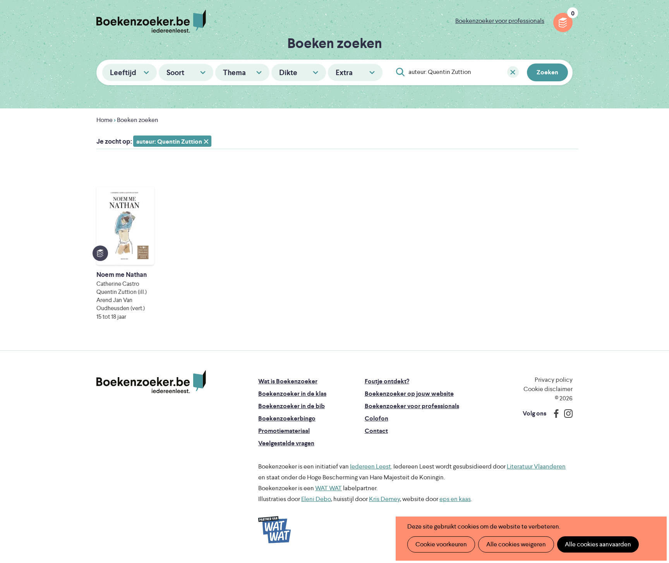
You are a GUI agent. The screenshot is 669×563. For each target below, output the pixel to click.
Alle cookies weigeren (516, 544)
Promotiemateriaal (284, 431)
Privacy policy (554, 380)
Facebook (554, 413)
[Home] (151, 381)
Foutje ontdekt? (387, 381)
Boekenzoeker (151, 21)
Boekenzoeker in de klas (292, 394)
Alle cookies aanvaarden (598, 544)
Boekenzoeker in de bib (291, 406)
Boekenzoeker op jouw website (409, 394)
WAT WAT (328, 488)
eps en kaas (455, 499)
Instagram (566, 413)
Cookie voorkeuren (441, 544)
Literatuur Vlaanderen (536, 466)
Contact (376, 431)
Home (104, 120)
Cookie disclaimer (548, 389)
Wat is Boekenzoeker (287, 381)
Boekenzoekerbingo (287, 418)
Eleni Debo (316, 499)
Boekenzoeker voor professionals (499, 21)
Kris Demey (384, 499)
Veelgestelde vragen (286, 443)
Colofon (376, 418)
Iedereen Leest (370, 466)
